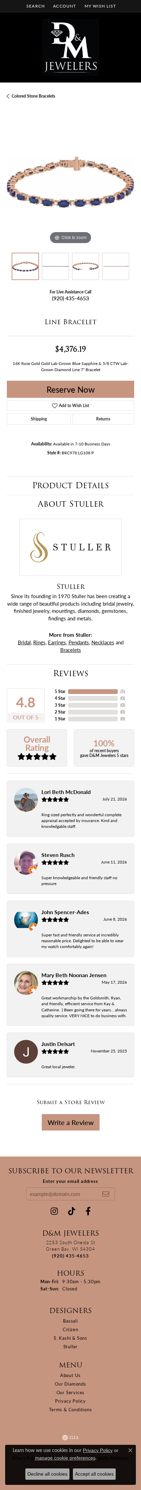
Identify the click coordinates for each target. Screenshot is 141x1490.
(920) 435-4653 (70, 298)
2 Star (60, 712)
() (122, 691)
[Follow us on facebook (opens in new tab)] (88, 1211)
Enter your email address (70, 1181)
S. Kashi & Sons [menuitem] (70, 1338)
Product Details (70, 485)
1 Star (60, 719)
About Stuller (70, 503)
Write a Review (71, 1122)
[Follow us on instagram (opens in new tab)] (54, 1211)
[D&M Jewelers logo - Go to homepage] (70, 47)
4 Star (60, 698)
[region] (70, 182)
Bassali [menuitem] (70, 1320)
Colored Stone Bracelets (33, 96)
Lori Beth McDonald (66, 792)
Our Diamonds (70, 1383)
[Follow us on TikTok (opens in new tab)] (72, 1211)
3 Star (60, 705)
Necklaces (102, 642)
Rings (39, 642)
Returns (103, 419)
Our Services (70, 1392)
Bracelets (70, 649)
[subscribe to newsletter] (106, 1194)
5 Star (60, 691)
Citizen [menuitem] (70, 1329)
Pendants (78, 642)
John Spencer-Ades (65, 912)
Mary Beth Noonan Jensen (73, 975)
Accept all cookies (94, 1474)
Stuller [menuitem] (70, 1346)
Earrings (57, 642)
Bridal (24, 642)
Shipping (39, 419)
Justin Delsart (58, 1044)
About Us (70, 1375)
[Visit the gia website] (70, 1437)
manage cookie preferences (65, 1458)
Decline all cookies (47, 1474)
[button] (35, 6)
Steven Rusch (58, 855)
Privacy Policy (70, 1401)
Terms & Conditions (70, 1409)
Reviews (70, 673)
